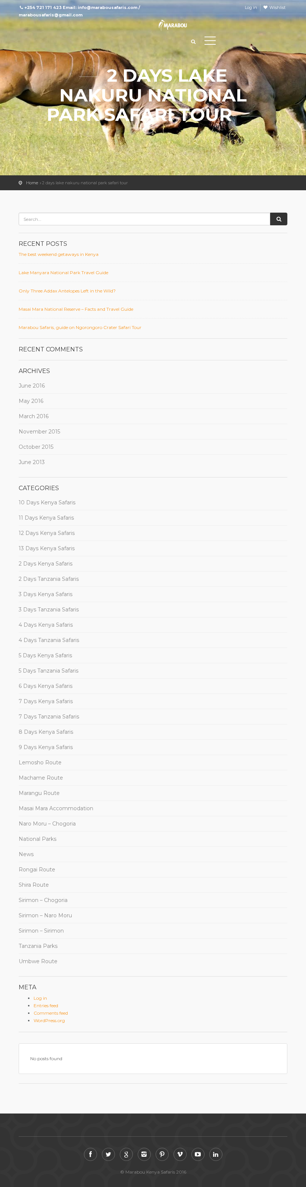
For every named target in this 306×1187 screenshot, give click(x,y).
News (26, 854)
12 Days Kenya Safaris (47, 533)
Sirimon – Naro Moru (45, 915)
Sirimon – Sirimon (41, 930)
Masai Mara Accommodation (56, 808)
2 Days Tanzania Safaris (49, 579)
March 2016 (34, 416)
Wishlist (277, 7)
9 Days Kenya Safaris (46, 747)
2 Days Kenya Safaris (45, 563)
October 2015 (36, 447)
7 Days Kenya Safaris (46, 701)
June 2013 (32, 462)
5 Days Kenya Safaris (45, 655)
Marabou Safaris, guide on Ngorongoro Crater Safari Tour (80, 327)
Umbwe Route (38, 961)
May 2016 (31, 401)
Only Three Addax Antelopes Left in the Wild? (67, 291)
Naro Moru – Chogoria (47, 823)
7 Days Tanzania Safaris (49, 716)
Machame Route (41, 777)
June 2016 (32, 385)
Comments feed (51, 1013)
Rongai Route (37, 869)
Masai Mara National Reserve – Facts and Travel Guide (76, 309)
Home (32, 182)
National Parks (37, 839)
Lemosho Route (40, 762)
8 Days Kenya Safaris (46, 732)
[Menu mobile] (210, 42)
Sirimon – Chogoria (43, 900)
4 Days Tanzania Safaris (49, 640)
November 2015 (39, 431)
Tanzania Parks (38, 946)
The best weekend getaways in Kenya (59, 254)
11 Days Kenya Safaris (46, 517)
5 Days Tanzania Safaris (48, 670)
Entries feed (46, 1005)
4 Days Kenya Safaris (46, 624)
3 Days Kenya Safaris (45, 594)
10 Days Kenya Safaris (47, 502)
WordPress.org (49, 1020)
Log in (251, 7)
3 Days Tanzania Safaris (49, 609)
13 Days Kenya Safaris (47, 548)
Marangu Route (39, 793)
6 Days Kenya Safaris (45, 686)
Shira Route (34, 884)
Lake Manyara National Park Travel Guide (63, 272)
